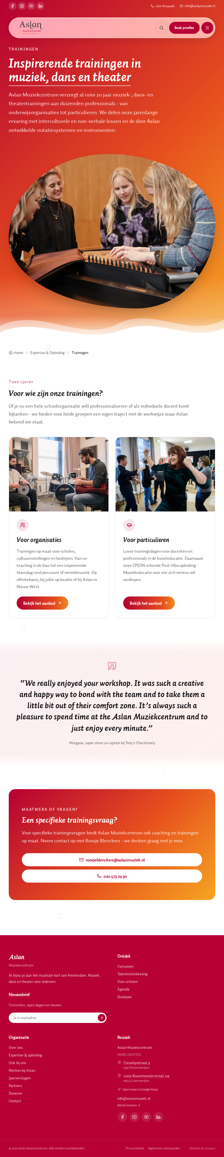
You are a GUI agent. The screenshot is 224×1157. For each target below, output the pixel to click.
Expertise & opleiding (25, 1055)
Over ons (16, 1047)
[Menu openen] (207, 28)
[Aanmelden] (101, 1018)
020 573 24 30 (115, 876)
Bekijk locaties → (128, 1105)
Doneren (15, 1093)
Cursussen (125, 966)
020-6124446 (165, 6)
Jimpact (210, 1148)
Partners (15, 1085)
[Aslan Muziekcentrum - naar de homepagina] (30, 28)
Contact (15, 1100)
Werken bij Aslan (22, 1070)
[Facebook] (12, 6)
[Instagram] (22, 6)
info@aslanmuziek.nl (200, 6)
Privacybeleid (135, 1148)
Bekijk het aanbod (39, 603)
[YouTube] (31, 6)
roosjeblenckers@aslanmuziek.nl (115, 859)
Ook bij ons (17, 1062)
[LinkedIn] (40, 6)
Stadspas (124, 996)
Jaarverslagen (20, 1078)
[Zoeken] (161, 28)
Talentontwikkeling (132, 973)
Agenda (123, 989)
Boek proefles (184, 27)
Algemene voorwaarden (164, 1148)
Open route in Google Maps (140, 1089)
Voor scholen (127, 981)
